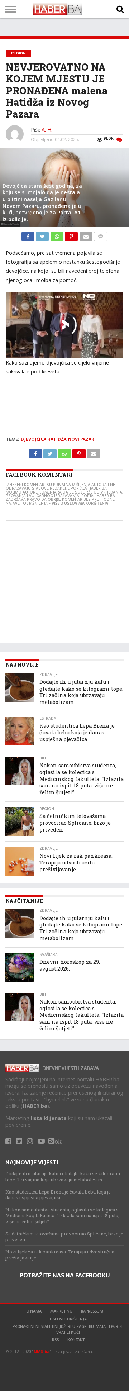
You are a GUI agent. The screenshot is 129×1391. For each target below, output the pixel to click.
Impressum (92, 1311)
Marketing (61, 1311)
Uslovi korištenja (68, 1319)
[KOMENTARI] (101, 235)
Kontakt (76, 1340)
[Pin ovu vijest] (72, 235)
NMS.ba (42, 1351)
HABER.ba (35, 1105)
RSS (55, 1340)
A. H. (47, 129)
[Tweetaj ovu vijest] (43, 235)
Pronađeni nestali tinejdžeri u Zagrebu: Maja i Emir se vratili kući (68, 1329)
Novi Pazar (81, 439)
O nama (34, 1311)
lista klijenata (49, 1118)
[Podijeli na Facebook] (29, 235)
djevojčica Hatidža (43, 439)
